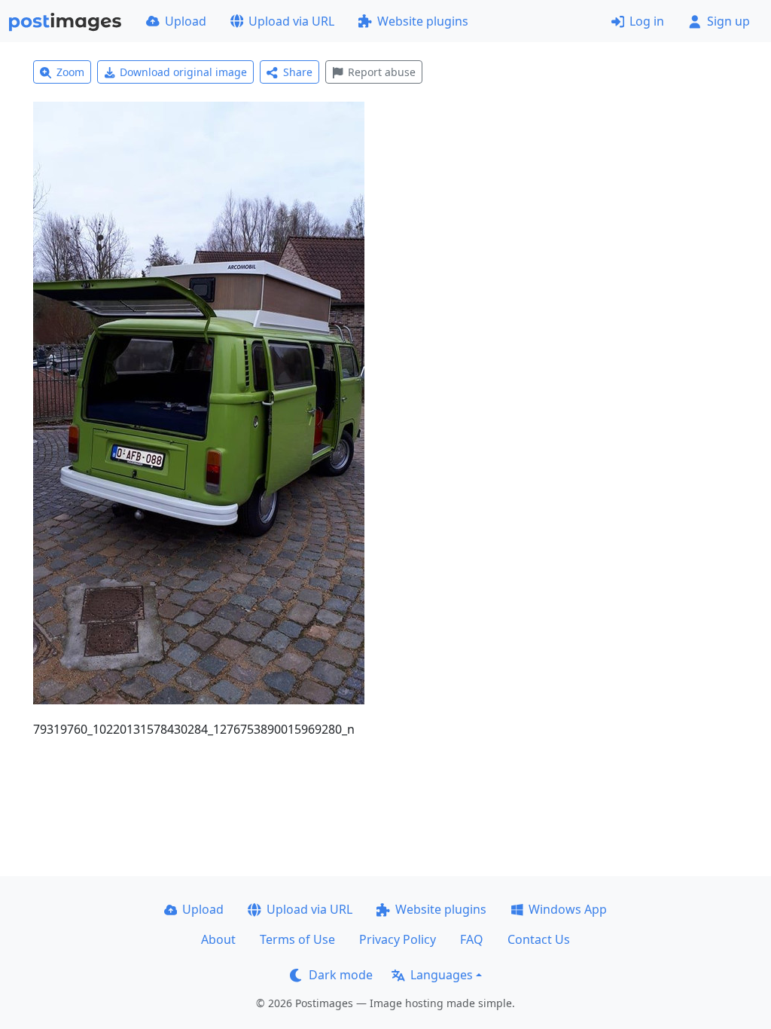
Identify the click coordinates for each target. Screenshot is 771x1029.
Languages (441, 974)
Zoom (70, 72)
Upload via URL (291, 21)
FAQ (471, 939)
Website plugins (422, 21)
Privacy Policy (397, 939)
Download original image (183, 72)
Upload (185, 21)
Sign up (728, 21)
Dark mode (341, 974)
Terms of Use (297, 939)
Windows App (568, 909)
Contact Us (538, 939)
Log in (646, 21)
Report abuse (382, 72)
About (218, 939)
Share (297, 72)
